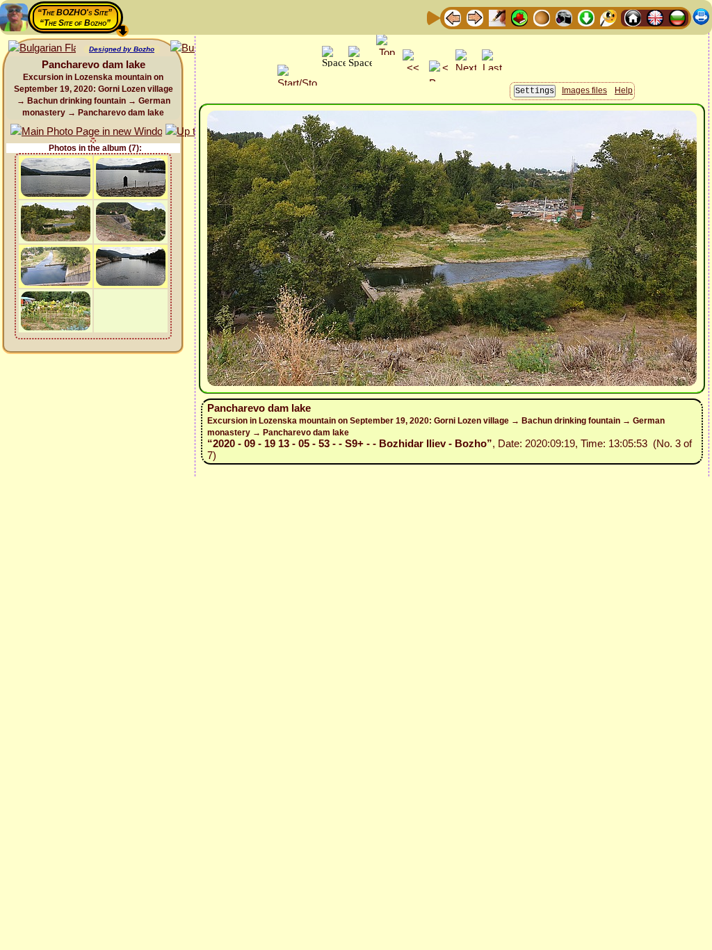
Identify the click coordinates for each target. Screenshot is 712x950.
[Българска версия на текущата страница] (42, 48)
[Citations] (519, 17)
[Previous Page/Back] (452, 17)
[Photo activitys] (564, 17)
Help (624, 90)
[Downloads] (586, 17)
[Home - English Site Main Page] (655, 17)
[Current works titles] (541, 17)
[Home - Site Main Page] (632, 17)
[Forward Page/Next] (475, 17)
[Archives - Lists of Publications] (497, 17)
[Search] (608, 17)
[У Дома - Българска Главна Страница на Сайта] (677, 17)
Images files (584, 90)
